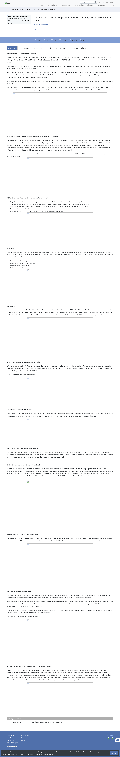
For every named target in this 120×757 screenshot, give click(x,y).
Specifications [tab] (51, 48)
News (23, 738)
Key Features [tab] (37, 48)
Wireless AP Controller (27, 9)
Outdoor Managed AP (41, 9)
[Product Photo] (19, 19)
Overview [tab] (11, 48)
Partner (110, 5)
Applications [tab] (23, 48)
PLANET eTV (25, 735)
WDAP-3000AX (53, 9)
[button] (36, 29)
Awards (9, 738)
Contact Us (101, 2)
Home (8, 9)
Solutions (55, 5)
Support (101, 5)
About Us (91, 5)
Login (106, 2)
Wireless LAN (15, 9)
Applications (67, 5)
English (111, 2)
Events (23, 740)
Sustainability (80, 5)
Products (44, 5)
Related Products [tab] (79, 48)
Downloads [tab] (64, 48)
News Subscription (13, 743)
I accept (114, 753)
